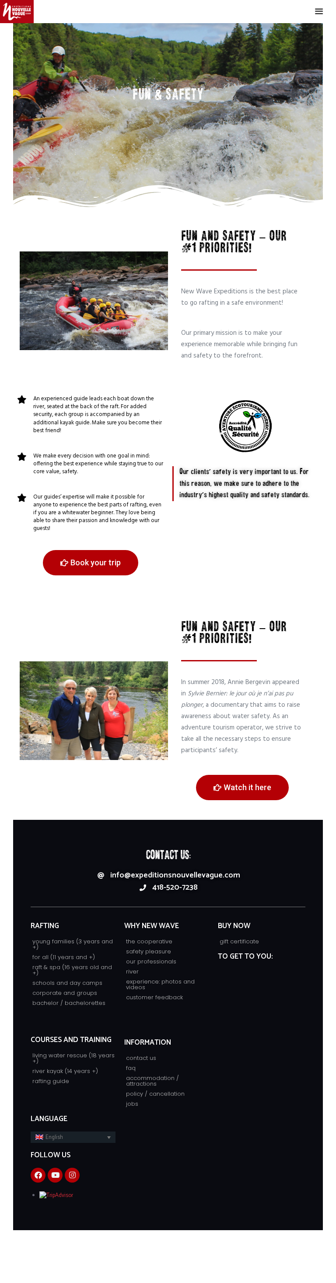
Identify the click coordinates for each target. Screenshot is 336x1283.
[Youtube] (55, 1175)
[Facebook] (38, 1175)
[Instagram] (72, 1175)
